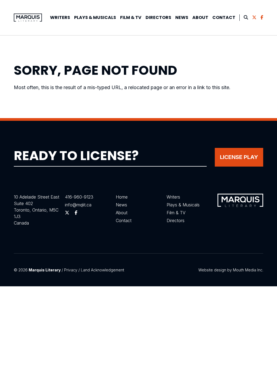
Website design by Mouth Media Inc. (230, 270)
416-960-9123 (79, 197)
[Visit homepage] (28, 18)
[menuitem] (60, 17)
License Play (239, 157)
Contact (223, 17)
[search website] (246, 17)
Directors (158, 17)
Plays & (95, 17)
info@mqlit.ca (78, 204)
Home (122, 197)
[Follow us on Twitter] (254, 17)
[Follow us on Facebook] (261, 17)
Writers (60, 17)
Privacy (70, 270)
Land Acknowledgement (102, 270)
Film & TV (130, 17)
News (181, 17)
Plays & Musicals (183, 204)
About (200, 17)
